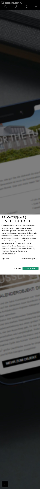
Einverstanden (30, 268)
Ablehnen (17, 268)
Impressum (5, 258)
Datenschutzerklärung (8, 253)
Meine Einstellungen (28, 258)
